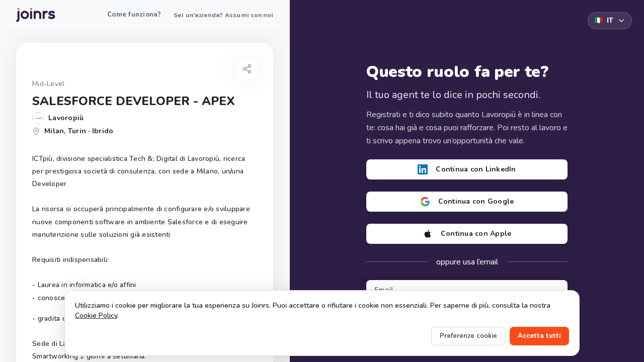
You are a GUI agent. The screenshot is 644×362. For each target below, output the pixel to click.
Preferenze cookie (468, 335)
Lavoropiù (66, 118)
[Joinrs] (35, 15)
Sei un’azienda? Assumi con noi (224, 15)
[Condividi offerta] (247, 69)
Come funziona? (134, 14)
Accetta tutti (539, 335)
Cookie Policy (96, 315)
